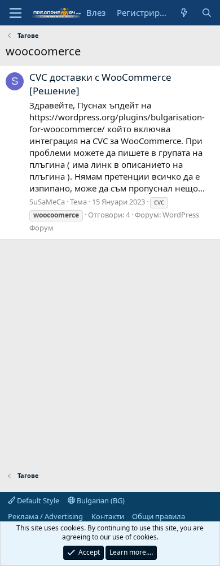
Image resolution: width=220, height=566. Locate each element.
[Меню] (15, 13)
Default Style (37, 500)
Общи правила (158, 516)
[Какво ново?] (184, 12)
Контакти (107, 516)
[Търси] (207, 12)
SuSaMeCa (47, 202)
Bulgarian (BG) (100, 500)
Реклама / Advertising (45, 516)
